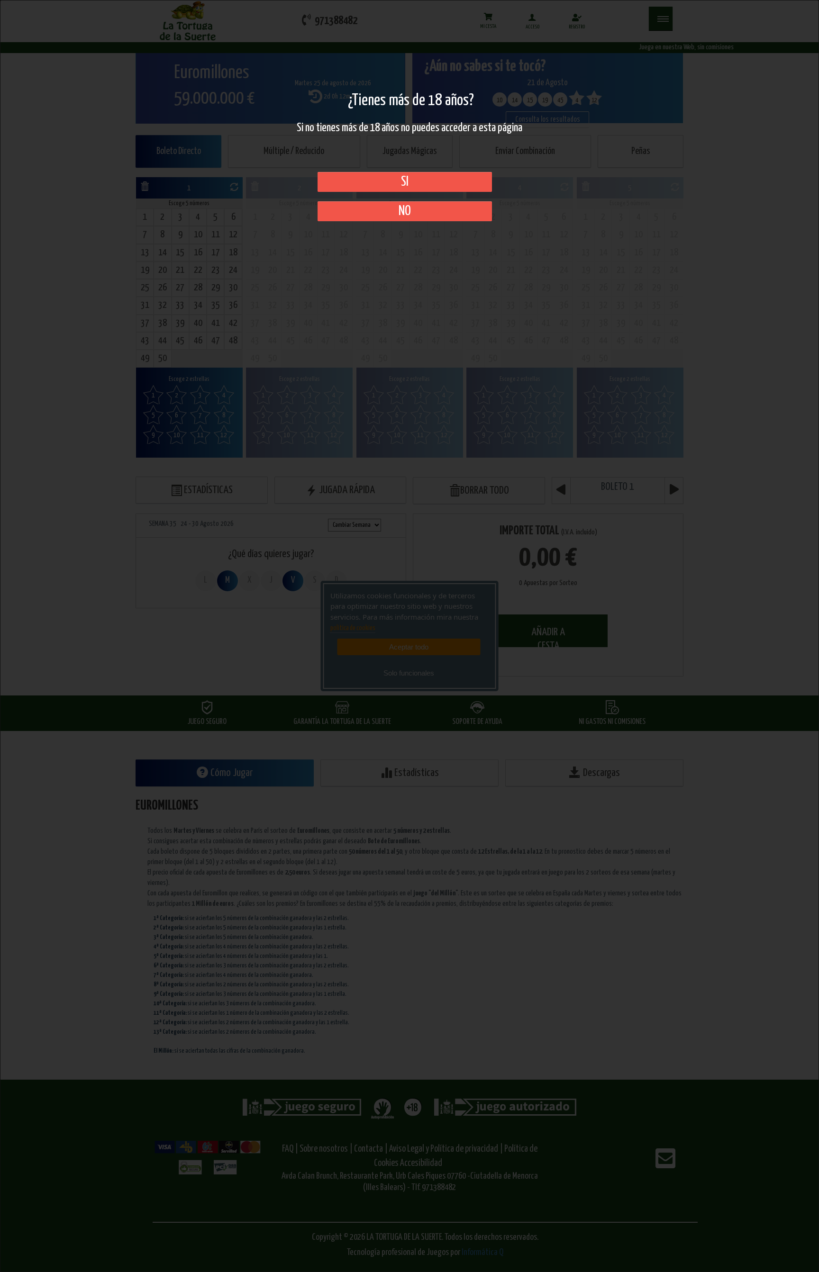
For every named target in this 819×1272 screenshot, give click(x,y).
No (405, 211)
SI (405, 182)
